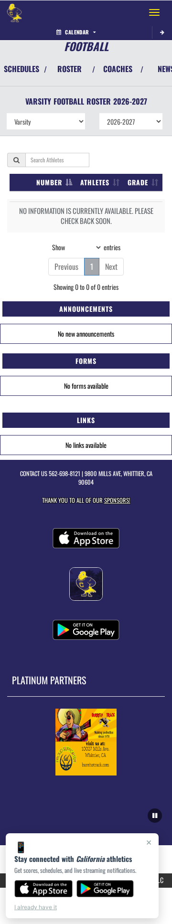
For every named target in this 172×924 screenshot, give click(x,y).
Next (111, 266)
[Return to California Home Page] (14, 12)
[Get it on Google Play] (105, 888)
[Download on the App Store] (43, 888)
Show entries (86, 247)
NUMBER (49, 182)
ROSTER (69, 69)
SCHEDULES (21, 69)
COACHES (117, 69)
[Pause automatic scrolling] (155, 815)
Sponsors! (117, 500)
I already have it (35, 907)
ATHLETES (94, 182)
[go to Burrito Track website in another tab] (86, 742)
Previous (66, 266)
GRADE (138, 182)
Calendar (77, 32)
